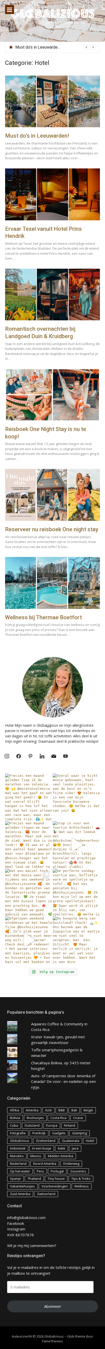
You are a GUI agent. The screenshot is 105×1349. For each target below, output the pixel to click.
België (88, 1110)
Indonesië (17, 1148)
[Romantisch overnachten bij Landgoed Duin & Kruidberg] (52, 295)
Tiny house (56, 1178)
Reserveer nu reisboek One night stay (51, 529)
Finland (69, 1125)
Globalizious (19, 1140)
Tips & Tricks (80, 1178)
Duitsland (32, 1125)
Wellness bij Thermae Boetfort (43, 617)
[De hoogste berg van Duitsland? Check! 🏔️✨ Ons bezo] (76, 939)
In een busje (41, 1148)
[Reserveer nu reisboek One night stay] (52, 495)
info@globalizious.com (26, 1217)
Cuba (14, 1125)
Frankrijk (39, 1133)
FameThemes (52, 1341)
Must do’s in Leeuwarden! (38, 47)
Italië (61, 1148)
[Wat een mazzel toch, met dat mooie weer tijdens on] (28, 892)
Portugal (57, 1171)
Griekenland (45, 1140)
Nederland (18, 1163)
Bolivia (15, 1117)
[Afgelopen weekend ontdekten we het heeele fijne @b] (28, 939)
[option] (55, 47)
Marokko (17, 1156)
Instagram (16, 1228)
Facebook (15, 1223)
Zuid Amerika (20, 1194)
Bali (74, 1110)
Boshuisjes (35, 1117)
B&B (61, 1110)
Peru (40, 1171)
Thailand (34, 1178)
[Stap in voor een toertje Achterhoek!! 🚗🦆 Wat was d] (76, 844)
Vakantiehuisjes (22, 1186)
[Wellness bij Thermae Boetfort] (52, 583)
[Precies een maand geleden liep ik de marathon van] (28, 797)
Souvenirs (78, 1171)
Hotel (90, 1140)
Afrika (14, 1110)
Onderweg (71, 1163)
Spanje (15, 1178)
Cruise (78, 1117)
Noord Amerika (44, 1163)
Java (75, 1148)
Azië (48, 1110)
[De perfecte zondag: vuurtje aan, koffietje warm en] (76, 892)
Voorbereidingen (55, 1186)
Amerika (32, 1110)
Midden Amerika (60, 1156)
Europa (51, 1125)
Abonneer (52, 1306)
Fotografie (18, 1133)
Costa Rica (58, 1117)
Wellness (81, 1186)
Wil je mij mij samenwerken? (31, 1245)
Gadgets (58, 1133)
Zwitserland (46, 1194)
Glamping (79, 1133)
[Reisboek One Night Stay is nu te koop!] (52, 395)
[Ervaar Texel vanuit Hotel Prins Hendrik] (52, 194)
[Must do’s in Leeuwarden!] (52, 101)
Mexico (35, 1156)
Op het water (20, 1171)
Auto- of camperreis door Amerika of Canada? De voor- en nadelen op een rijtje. (63, 1081)
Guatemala (70, 1140)
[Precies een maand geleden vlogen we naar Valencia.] (28, 844)
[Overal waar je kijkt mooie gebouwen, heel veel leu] (76, 797)
